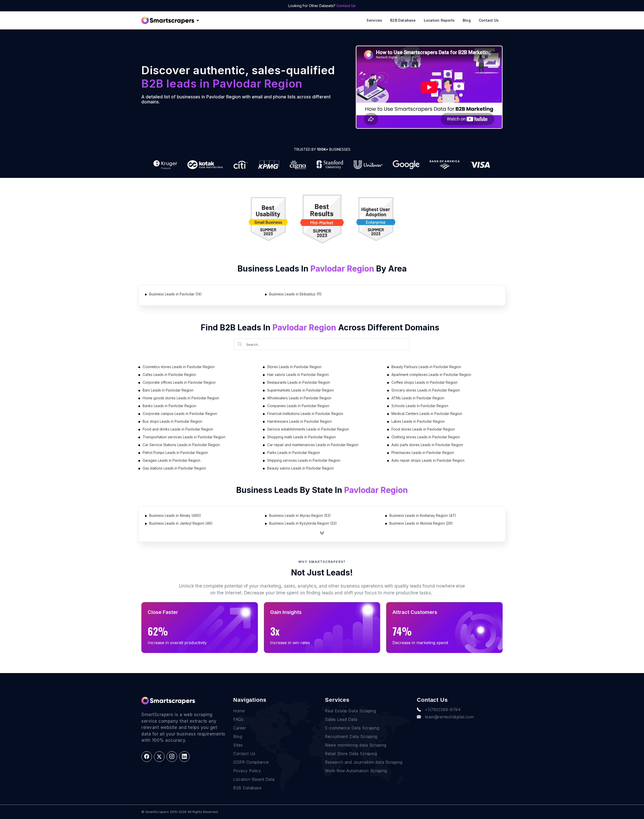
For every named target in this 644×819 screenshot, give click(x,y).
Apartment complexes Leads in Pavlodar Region (431, 374)
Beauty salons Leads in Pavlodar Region (300, 468)
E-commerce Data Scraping (352, 727)
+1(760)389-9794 (443, 709)
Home (239, 710)
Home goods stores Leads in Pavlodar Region (181, 398)
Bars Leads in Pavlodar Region (168, 390)
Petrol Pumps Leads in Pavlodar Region (175, 452)
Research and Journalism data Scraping (364, 762)
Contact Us (346, 6)
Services (374, 20)
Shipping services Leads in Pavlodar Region (303, 460)
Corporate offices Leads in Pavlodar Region (179, 382)
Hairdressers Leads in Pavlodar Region (299, 421)
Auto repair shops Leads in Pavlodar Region (427, 460)
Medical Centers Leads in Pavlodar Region (426, 413)
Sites (238, 745)
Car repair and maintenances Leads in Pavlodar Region (312, 445)
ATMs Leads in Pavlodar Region (417, 398)
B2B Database (403, 20)
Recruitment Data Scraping (351, 736)
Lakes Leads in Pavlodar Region (418, 421)
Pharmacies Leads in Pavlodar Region (422, 452)
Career (239, 727)
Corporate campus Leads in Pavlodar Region (180, 413)
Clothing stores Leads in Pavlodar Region (425, 437)
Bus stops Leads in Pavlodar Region (172, 421)
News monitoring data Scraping (355, 745)
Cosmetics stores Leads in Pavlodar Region (179, 367)
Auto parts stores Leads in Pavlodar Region (427, 445)
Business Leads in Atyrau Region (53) (300, 515)
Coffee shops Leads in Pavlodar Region (424, 382)
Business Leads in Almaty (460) (175, 515)
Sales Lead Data (341, 719)
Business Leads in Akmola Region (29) (421, 523)
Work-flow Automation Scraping (356, 770)
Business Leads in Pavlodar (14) (175, 294)
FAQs (238, 719)
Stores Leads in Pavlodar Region (294, 367)
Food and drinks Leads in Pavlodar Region (178, 429)
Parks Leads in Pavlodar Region (293, 452)
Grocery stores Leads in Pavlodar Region (425, 390)
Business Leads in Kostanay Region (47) (422, 515)
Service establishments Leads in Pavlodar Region (308, 429)
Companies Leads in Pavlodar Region (298, 406)
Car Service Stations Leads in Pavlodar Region (181, 445)
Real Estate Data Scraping (350, 710)
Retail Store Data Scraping (351, 753)
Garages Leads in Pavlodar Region (171, 460)
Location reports (439, 20)
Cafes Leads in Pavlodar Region (169, 374)
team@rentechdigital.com (449, 716)
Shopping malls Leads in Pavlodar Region (301, 437)
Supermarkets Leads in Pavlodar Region (300, 390)
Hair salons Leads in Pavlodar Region (298, 374)
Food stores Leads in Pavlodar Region (423, 429)
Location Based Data (254, 779)
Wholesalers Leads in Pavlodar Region (299, 398)
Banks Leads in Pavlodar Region (169, 406)
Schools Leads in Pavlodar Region (419, 406)
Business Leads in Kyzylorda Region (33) (303, 523)
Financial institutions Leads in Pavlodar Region (305, 413)
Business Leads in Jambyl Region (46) (181, 523)
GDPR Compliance (251, 762)
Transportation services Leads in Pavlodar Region (184, 437)
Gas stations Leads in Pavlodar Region (174, 468)
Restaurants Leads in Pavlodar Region (298, 382)
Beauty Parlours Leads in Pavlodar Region (426, 367)
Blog (467, 20)
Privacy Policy (247, 770)
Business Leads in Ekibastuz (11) (295, 294)
